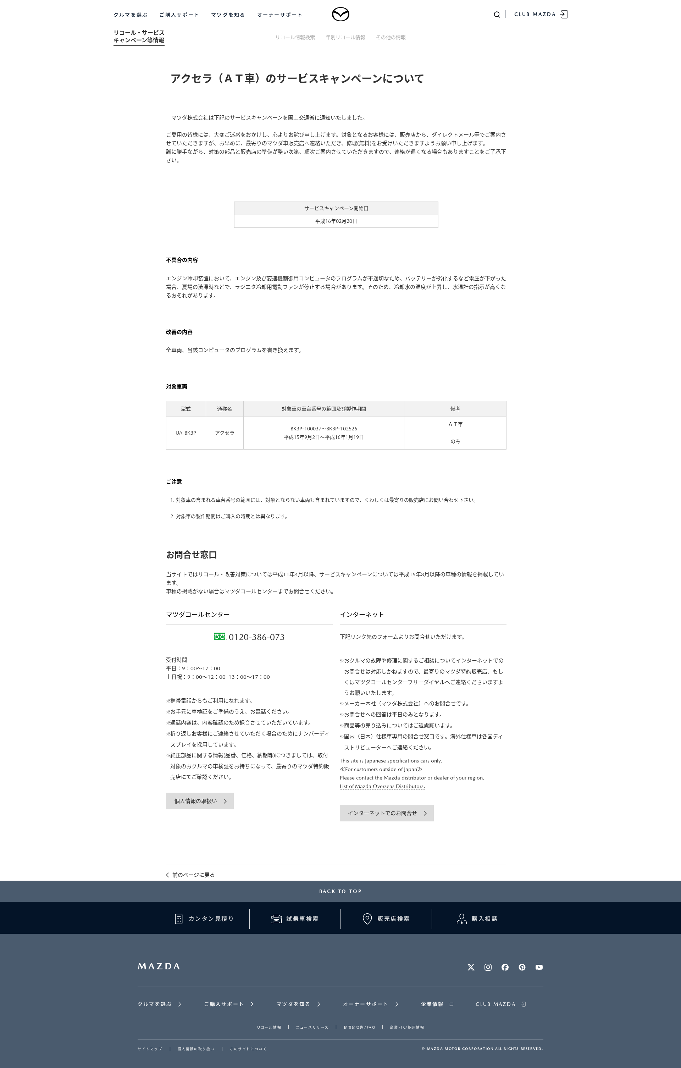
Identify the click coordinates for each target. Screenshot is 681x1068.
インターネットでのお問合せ (382, 813)
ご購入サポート (179, 15)
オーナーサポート (280, 15)
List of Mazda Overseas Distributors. (382, 786)
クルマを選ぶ (131, 15)
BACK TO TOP (340, 891)
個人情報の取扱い (196, 801)
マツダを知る (228, 15)
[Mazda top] (340, 14)
